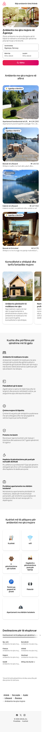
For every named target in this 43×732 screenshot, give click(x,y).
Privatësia (16, 721)
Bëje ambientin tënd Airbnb (26, 3)
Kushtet (25, 721)
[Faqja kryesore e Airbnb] (4, 3)
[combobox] (20, 48)
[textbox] (11, 56)
